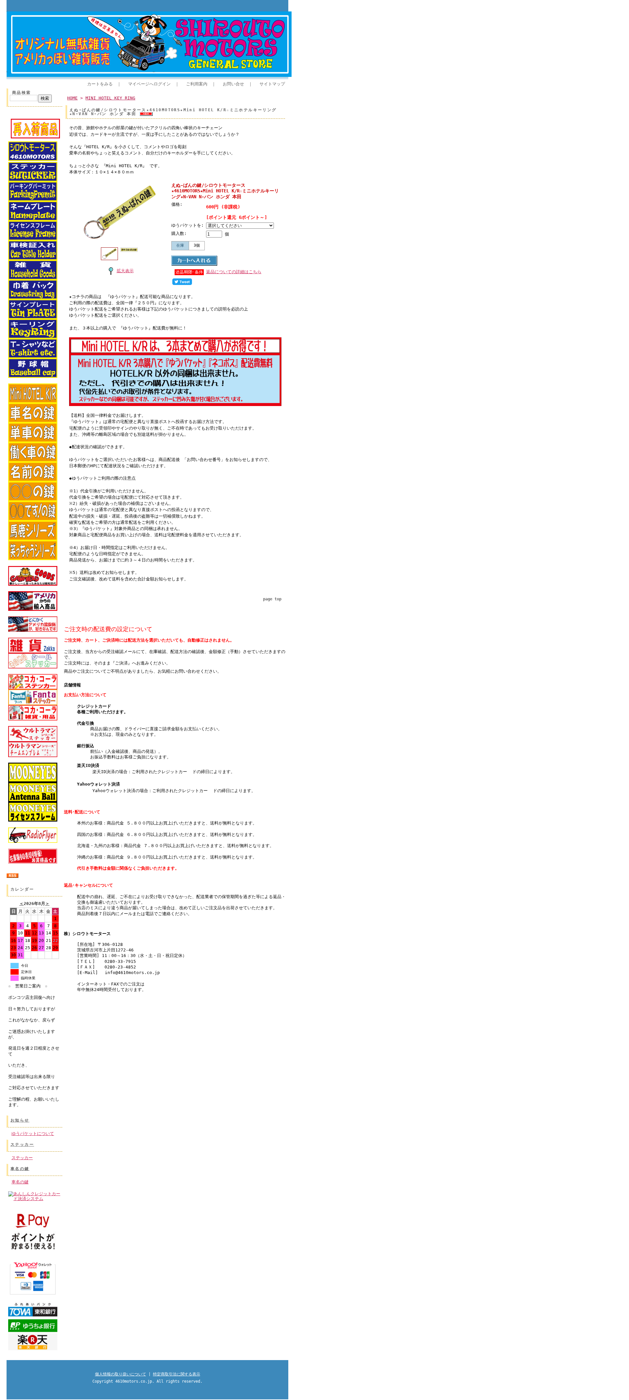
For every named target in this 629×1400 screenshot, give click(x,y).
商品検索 (21, 92)
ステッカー (22, 1144)
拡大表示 (125, 270)
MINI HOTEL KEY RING (110, 98)
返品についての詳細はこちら (233, 271)
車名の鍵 (19, 1168)
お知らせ (19, 1120)
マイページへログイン (149, 83)
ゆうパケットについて (32, 1133)
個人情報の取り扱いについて (120, 1374)
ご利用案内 (196, 83)
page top (272, 599)
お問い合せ (233, 83)
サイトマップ (272, 83)
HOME (72, 98)
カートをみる (100, 83)
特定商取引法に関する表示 (176, 1374)
